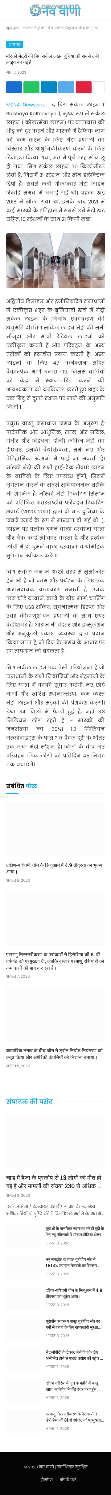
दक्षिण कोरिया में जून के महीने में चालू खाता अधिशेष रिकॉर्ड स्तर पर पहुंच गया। (72, 1389)
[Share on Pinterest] (84, 87)
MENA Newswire (27, 104)
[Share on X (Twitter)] (66, 87)
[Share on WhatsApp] (31, 87)
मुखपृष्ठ (12, 28)
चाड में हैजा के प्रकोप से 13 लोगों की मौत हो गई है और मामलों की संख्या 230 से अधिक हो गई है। (54, 1185)
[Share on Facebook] (14, 87)
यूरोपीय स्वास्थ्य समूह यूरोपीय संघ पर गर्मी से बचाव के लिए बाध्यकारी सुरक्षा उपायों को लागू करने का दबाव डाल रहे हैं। (73, 1330)
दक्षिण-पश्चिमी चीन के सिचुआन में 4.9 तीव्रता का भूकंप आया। (74, 1293)
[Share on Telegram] (49, 87)
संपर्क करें (68, 1480)
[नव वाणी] (55, 10)
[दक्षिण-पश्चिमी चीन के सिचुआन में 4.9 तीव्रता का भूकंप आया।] (55, 829)
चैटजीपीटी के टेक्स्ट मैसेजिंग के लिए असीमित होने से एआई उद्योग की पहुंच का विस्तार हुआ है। (75, 1358)
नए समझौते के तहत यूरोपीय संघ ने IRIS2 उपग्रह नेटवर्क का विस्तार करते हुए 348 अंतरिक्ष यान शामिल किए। (71, 1268)
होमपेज (47, 1480)
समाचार (15, 44)
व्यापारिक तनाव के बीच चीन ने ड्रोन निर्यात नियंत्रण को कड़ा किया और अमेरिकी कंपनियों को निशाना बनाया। (54, 1053)
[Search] (99, 10)
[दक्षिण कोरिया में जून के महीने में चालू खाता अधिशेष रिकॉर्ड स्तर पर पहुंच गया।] (23, 1391)
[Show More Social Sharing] (99, 87)
